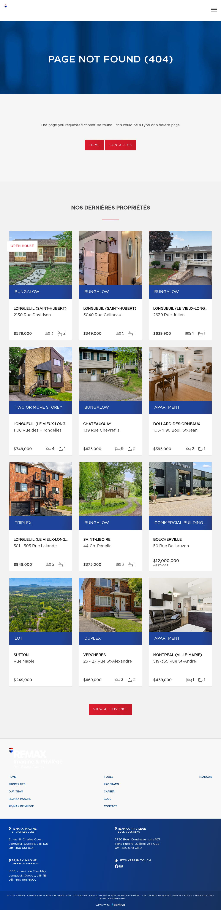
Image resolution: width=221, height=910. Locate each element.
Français (205, 777)
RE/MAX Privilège (21, 806)
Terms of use (203, 895)
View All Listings (110, 709)
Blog (107, 799)
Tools (108, 777)
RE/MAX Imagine (20, 799)
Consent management (110, 898)
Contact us (120, 145)
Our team (16, 791)
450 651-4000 (25, 879)
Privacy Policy (183, 895)
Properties (17, 784)
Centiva (118, 904)
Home (94, 145)
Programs (111, 784)
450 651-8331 (24, 848)
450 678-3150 (131, 848)
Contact (110, 806)
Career (109, 791)
